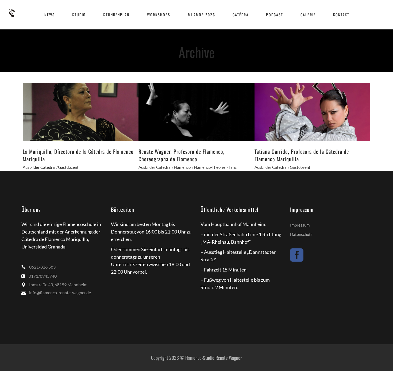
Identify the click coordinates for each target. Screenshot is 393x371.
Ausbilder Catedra (39, 167)
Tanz (233, 167)
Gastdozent (68, 167)
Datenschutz (301, 234)
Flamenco (182, 167)
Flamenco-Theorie (209, 167)
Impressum (300, 225)
